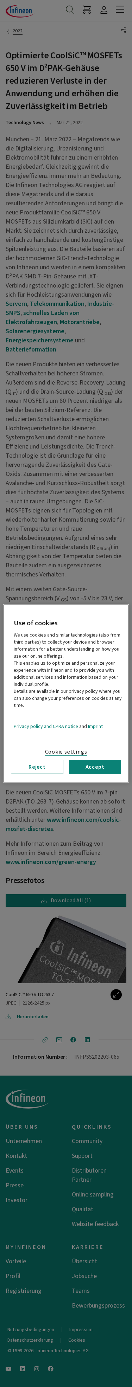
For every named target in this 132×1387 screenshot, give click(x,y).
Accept (95, 767)
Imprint (95, 726)
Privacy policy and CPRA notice (46, 726)
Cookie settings (66, 752)
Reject (37, 767)
